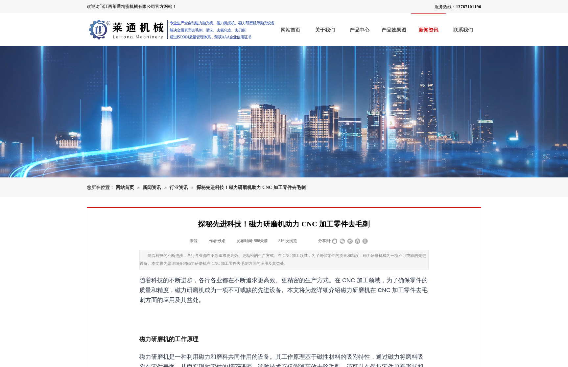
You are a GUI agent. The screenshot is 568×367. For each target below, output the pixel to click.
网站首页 (290, 30)
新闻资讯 (428, 30)
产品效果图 (394, 30)
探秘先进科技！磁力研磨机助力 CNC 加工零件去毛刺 (251, 187)
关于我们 (325, 30)
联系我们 (463, 30)
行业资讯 (179, 187)
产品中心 (359, 30)
